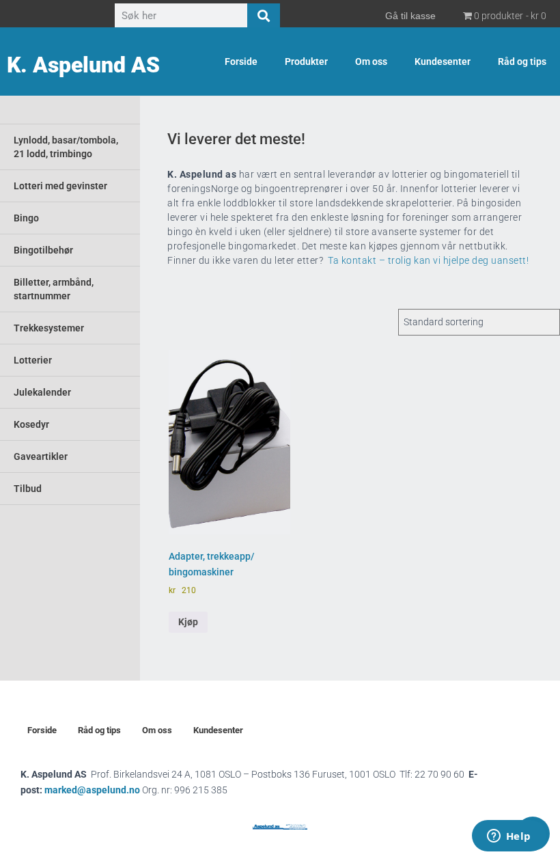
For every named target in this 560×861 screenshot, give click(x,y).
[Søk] (263, 15)
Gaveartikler (41, 456)
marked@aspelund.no (135, 789)
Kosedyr (31, 424)
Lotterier (33, 360)
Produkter (306, 61)
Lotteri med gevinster (60, 185)
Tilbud (28, 488)
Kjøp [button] (188, 621)
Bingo (26, 218)
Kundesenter (443, 61)
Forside (241, 61)
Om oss (371, 61)
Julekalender (42, 392)
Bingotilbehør (43, 250)
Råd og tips (522, 61)
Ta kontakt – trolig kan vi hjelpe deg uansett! (428, 260)
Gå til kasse (410, 15)
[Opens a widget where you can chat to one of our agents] (508, 837)
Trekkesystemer (49, 328)
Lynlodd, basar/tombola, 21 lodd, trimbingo (66, 147)
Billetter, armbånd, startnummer (54, 289)
